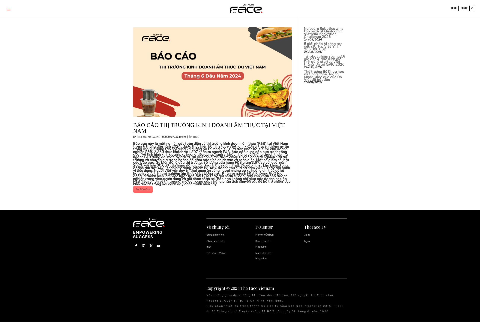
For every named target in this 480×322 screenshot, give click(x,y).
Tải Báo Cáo (143, 189)
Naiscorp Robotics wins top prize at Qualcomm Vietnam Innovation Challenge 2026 (323, 32)
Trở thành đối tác (216, 253)
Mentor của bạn (264, 234)
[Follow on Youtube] (159, 246)
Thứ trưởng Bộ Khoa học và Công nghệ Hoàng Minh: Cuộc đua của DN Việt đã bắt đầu (324, 75)
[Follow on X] (151, 246)
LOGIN (454, 8)
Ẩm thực (194, 137)
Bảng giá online (215, 234)
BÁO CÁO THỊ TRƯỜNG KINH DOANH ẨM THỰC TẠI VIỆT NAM (208, 128)
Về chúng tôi (218, 227)
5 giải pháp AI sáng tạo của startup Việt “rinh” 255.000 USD (323, 46)
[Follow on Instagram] (144, 246)
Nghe (307, 241)
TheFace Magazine (148, 137)
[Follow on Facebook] (136, 246)
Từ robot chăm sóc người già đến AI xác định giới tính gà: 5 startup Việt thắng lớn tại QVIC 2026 (324, 60)
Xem (307, 234)
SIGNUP (464, 8)
